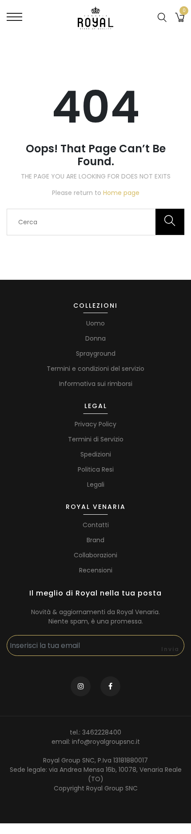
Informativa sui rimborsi (95, 383)
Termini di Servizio (95, 439)
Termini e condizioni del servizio (95, 368)
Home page (121, 192)
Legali (95, 484)
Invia (170, 649)
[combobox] (95, 222)
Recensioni (95, 570)
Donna (95, 338)
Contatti (96, 524)
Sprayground (95, 353)
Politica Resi (96, 469)
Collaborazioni (95, 555)
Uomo (95, 323)
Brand (95, 540)
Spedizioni (95, 454)
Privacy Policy (95, 424)
